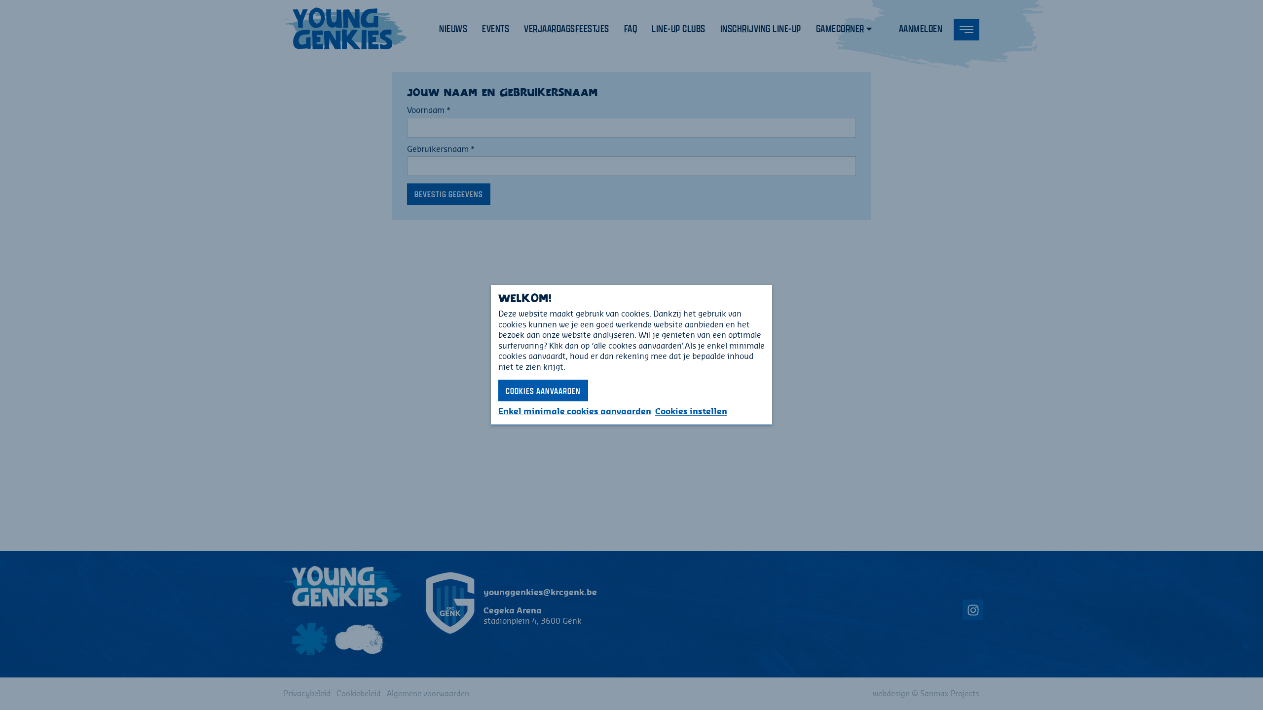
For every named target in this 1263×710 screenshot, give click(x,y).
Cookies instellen (691, 411)
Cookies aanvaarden (543, 390)
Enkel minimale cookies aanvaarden (574, 411)
